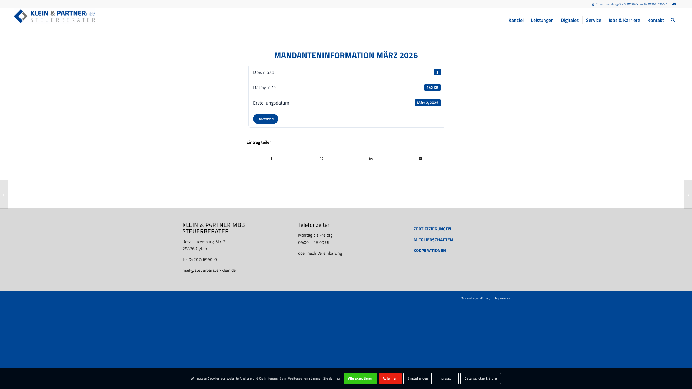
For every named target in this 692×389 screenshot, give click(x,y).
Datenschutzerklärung (480, 378)
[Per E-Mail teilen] (420, 158)
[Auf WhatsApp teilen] (321, 158)
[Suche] (672, 20)
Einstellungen (417, 378)
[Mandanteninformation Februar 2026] (4, 194)
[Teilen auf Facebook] (272, 158)
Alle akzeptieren (360, 378)
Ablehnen (390, 378)
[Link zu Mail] (674, 4)
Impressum (446, 378)
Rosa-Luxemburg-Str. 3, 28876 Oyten (619, 4)
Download (266, 119)
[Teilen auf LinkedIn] (371, 158)
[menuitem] (516, 20)
